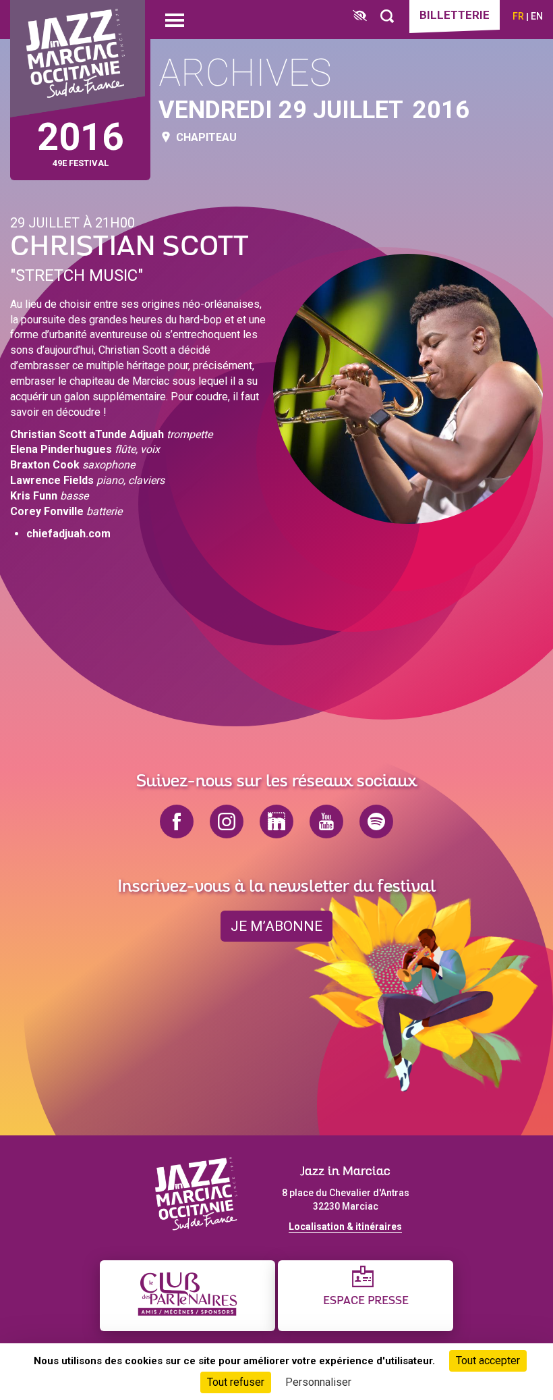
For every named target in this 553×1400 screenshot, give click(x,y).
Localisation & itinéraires (345, 1226)
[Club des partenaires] (187, 1295)
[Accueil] (77, 59)
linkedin (276, 821)
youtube (326, 821)
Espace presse (366, 1301)
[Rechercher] (387, 16)
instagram (226, 821)
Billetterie (454, 15)
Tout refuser (235, 1382)
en (537, 16)
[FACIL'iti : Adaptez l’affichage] (359, 16)
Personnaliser (318, 1382)
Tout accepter (488, 1360)
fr (518, 16)
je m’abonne (276, 926)
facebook (177, 821)
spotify (376, 821)
